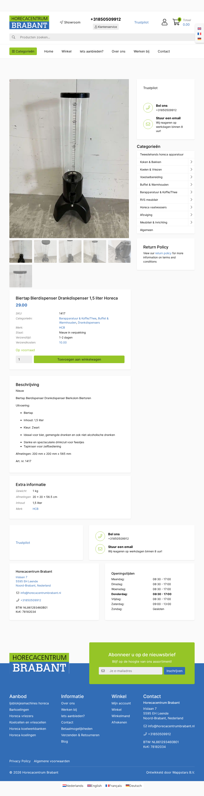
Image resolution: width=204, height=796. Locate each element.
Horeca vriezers (21, 716)
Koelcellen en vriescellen (27, 722)
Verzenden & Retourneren (80, 735)
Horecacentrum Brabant (40, 772)
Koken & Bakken (150, 162)
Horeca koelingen (22, 735)
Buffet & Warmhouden (154, 184)
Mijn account (121, 703)
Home (48, 51)
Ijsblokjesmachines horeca (29, 703)
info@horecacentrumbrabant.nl (41, 592)
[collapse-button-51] (191, 200)
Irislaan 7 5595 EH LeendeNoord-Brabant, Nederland (33, 581)
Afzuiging (146, 214)
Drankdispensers (89, 322)
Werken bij (141, 51)
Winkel (67, 51)
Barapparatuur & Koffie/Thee (77, 318)
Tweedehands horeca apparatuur (161, 154)
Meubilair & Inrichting (153, 222)
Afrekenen (119, 722)
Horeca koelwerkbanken (27, 729)
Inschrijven (174, 671)
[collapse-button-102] (191, 222)
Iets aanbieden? (91, 51)
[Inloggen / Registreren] (164, 22)
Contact (164, 51)
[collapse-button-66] (191, 207)
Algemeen (146, 230)
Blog (64, 741)
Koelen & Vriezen (151, 169)
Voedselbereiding (151, 177)
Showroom (71, 22)
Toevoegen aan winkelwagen (79, 359)
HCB (62, 327)
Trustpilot (141, 22)
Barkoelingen (19, 710)
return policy (163, 253)
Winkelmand (121, 716)
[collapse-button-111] (191, 192)
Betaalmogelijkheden (76, 729)
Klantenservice (107, 26)
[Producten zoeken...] (13, 37)
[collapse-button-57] (191, 184)
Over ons (118, 51)
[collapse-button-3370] (191, 177)
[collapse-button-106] (191, 169)
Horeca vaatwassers (153, 207)
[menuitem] (199, 28)
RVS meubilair (149, 199)
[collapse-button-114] (191, 162)
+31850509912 (105, 19)
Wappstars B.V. (183, 772)
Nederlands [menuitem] (74, 786)
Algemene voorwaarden (52, 761)
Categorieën (24, 51)
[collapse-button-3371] (191, 215)
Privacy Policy (20, 761)
